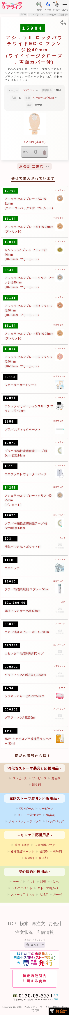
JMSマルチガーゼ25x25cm (22, 610)
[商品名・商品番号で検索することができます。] (39, 2)
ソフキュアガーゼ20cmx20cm (24, 696)
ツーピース (39, 778)
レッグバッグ (55, 821)
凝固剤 (56, 778)
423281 (11, 645)
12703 (10, 190)
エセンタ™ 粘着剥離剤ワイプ (24, 653)
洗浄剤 (29, 858)
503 (8, 538)
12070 (10, 442)
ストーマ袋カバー (49, 888)
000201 (11, 709)
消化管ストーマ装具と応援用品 (33, 768)
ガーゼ (57, 894)
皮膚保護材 (22, 845)
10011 (10, 242)
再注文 (38, 923)
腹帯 (43, 881)
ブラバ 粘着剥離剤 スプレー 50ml (27, 589)
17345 (10, 688)
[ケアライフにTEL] (35, 1001)
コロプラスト (36, 14)
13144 (10, 218)
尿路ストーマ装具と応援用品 (33, 798)
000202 (11, 666)
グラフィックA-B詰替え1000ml (25, 674)
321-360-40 (15, 602)
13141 (10, 297)
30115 (10, 376)
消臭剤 (36, 784)
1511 (9, 466)
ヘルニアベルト (22, 888)
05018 (10, 624)
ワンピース (19, 778)
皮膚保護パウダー (46, 845)
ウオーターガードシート (21, 384)
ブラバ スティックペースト (23, 429)
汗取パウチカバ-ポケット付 (23, 546)
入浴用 (43, 894)
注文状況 (24, 932)
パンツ (55, 881)
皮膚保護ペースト (22, 851)
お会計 (55, 923)
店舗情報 (45, 932)
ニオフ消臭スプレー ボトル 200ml (27, 632)
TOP (23, 14)
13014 (10, 349)
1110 (9, 560)
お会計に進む (31, 166)
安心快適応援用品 (33, 871)
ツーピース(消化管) (57, 14)
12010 (10, 581)
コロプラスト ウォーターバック (26, 474)
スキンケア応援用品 (33, 835)
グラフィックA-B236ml (20, 717)
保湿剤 (43, 858)
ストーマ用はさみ (22, 894)
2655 (9, 421)
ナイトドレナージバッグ (25, 821)
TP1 (8, 730)
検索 (24, 923)
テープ (17, 881)
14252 (10, 487)
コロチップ (12, 568)
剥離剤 (57, 851)
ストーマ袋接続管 (29, 815)
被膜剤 (43, 851)
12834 (10, 398)
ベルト (30, 881)
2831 (9, 270)
